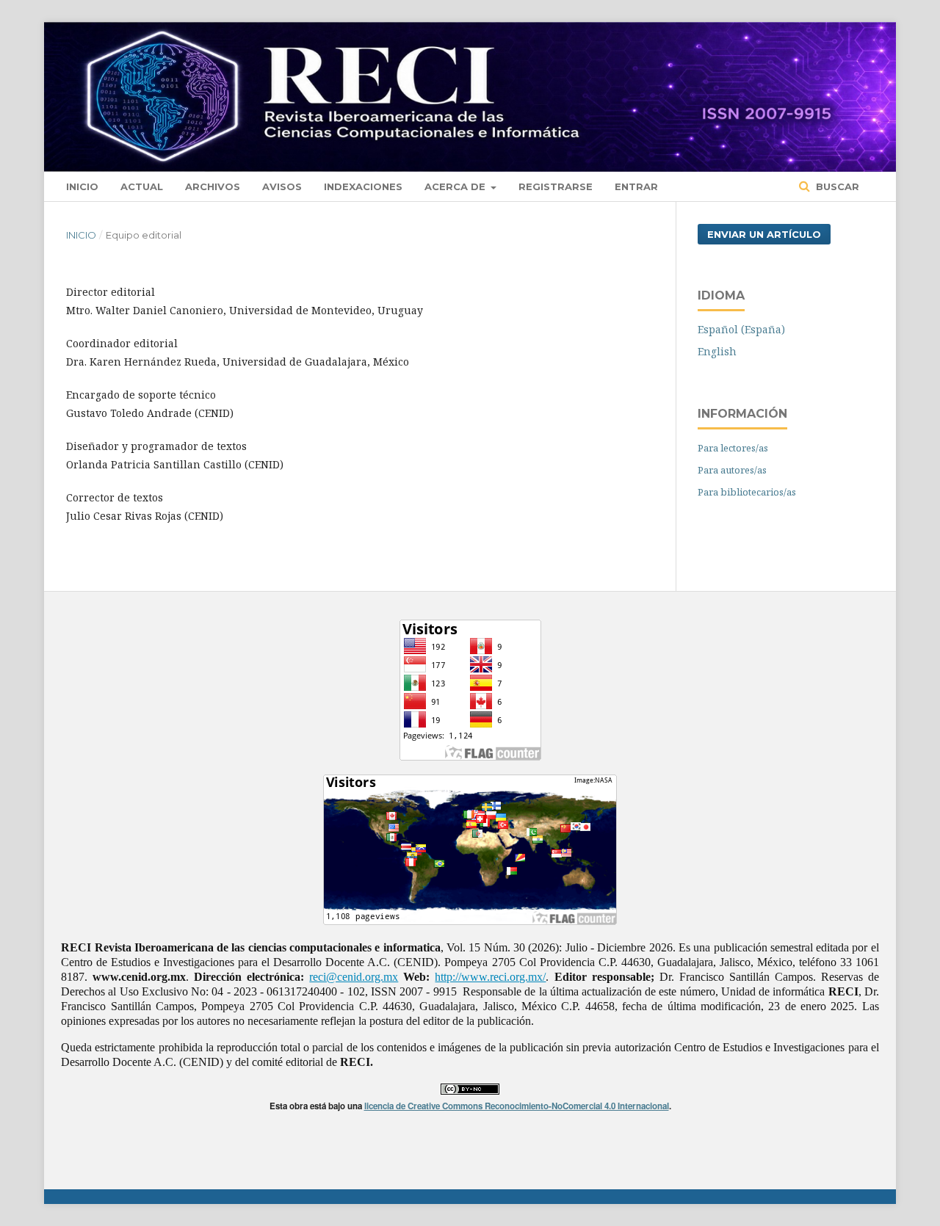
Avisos (282, 186)
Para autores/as (732, 469)
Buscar (836, 186)
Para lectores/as (733, 447)
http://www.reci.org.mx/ (490, 977)
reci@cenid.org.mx (353, 977)
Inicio (82, 186)
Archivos (212, 186)
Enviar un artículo (764, 234)
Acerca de (456, 186)
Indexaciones (363, 186)
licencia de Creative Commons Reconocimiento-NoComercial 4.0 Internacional (516, 1106)
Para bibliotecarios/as (747, 491)
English (717, 351)
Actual (141, 186)
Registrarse (555, 186)
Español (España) (741, 329)
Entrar (636, 186)
